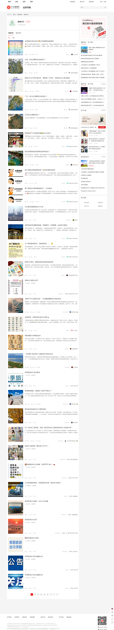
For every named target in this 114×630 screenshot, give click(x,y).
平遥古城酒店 (84, 184)
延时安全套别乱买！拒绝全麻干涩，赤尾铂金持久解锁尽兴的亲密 (97, 140)
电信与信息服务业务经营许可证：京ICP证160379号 (32, 623)
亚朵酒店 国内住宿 (86, 181)
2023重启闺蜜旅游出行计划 (34, 207)
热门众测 (83, 110)
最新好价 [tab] (83, 42)
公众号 (28, 375)
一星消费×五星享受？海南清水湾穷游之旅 (39, 354)
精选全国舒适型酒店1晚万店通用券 (90, 58)
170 (91, 135)
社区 (24, 1)
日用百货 (100, 202)
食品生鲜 (86, 202)
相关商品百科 (85, 157)
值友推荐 (33, 283)
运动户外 (86, 206)
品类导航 (27, 7)
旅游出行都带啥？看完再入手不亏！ (37, 446)
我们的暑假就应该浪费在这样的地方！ (37, 151)
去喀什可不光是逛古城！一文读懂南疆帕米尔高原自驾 (43, 299)
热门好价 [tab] (90, 42)
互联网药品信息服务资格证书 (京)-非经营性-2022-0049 (40, 625)
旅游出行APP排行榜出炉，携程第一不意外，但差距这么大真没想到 (47, 78)
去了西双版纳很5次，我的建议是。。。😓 (39, 243)
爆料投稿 (91, 1)
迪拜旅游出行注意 (31, 519)
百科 (31, 1)
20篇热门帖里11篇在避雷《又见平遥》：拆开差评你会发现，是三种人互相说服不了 (97, 89)
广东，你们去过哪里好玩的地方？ (36, 96)
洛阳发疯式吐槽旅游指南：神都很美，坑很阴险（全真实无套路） (46, 225)
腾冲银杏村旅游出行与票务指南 (35, 409)
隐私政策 (69, 617)
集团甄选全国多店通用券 (87, 61)
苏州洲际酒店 (84, 178)
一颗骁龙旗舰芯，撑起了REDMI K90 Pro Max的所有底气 (97, 132)
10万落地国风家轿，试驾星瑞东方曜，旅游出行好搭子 (43, 483)
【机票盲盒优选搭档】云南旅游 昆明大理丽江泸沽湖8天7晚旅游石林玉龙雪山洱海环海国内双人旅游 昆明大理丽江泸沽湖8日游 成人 (97, 162)
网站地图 (32, 617)
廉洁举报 (50, 617)
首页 (14, 14)
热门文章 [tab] (90, 84)
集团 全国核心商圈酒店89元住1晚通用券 (97, 48)
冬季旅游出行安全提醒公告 (34, 556)
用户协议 (61, 617)
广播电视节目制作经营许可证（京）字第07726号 (18, 626)
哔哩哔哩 (28, 485)
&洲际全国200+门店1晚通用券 (89, 68)
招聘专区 (24, 617)
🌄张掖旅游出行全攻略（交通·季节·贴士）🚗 (40, 464)
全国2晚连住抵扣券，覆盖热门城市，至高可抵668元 (94, 74)
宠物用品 (100, 206)
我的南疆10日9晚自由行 (33, 335)
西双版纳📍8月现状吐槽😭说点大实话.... (38, 133)
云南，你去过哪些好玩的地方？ (35, 59)
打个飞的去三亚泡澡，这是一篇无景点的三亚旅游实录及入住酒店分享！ (49, 427)
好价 (16, 1)
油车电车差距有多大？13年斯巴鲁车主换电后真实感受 (97, 147)
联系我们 (17, 617)
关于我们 (9, 617)
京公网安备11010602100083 (13, 623)
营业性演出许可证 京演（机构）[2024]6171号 (17, 625)
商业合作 (82, 1)
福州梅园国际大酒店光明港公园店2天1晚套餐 (92, 77)
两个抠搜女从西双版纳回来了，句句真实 (38, 188)
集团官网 (72, 1)
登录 (101, 1)
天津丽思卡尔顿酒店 (86, 175)
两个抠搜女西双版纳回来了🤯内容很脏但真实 (40, 170)
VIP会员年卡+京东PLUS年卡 (88, 191)
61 (91, 151)
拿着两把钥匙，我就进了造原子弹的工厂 (38, 391)
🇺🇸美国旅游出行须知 (32, 538)
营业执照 (55, 625)
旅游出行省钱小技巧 (31, 280)
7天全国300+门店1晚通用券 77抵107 (90, 65)
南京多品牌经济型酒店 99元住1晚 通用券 (91, 55)
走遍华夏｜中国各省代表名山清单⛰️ (37, 317)
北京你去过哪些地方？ (32, 115)
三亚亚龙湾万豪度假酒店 (87, 169)
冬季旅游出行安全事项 (32, 372)
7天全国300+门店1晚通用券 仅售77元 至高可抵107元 (95, 71)
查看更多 (103, 84)
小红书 (28, 283)
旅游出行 (26, 14)
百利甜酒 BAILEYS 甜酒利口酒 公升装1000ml (93, 188)
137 (91, 143)
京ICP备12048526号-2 (50, 623)
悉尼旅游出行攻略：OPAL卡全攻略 (36, 501)
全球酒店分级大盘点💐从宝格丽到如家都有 (39, 41)
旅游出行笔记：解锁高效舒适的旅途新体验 (39, 262)
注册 (105, 1)
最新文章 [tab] (83, 84)
